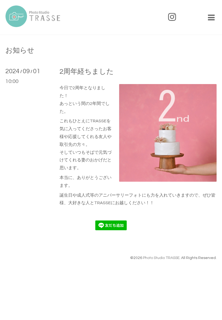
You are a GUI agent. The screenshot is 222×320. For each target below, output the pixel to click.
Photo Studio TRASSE (161, 258)
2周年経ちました (87, 71)
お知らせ (19, 50)
